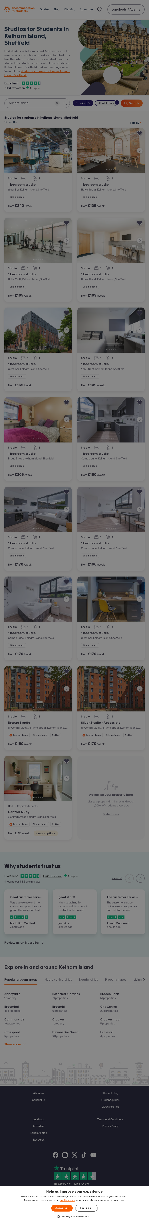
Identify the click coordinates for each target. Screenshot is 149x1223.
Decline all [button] (86, 1208)
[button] (74, 1216)
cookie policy (67, 1200)
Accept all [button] (62, 1208)
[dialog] (74, 1204)
